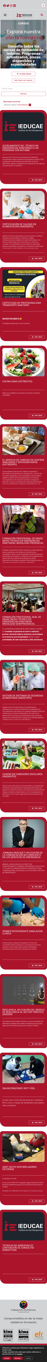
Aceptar (6, 1358)
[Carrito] (43, 5)
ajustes (19, 1354)
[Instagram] (11, 5)
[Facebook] (4, 5)
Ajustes (28, 1358)
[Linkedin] (14, 5)
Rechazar (18, 1358)
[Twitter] (8, 5)
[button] (5, 15)
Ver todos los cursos (23, 80)
